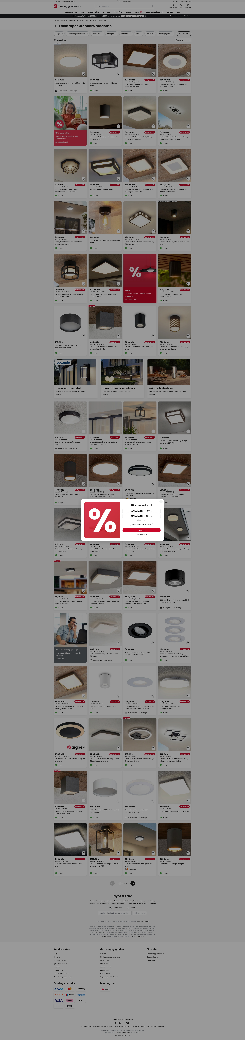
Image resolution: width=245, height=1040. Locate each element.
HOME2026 (141, 525)
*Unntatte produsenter (141, 534)
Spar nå (141, 530)
